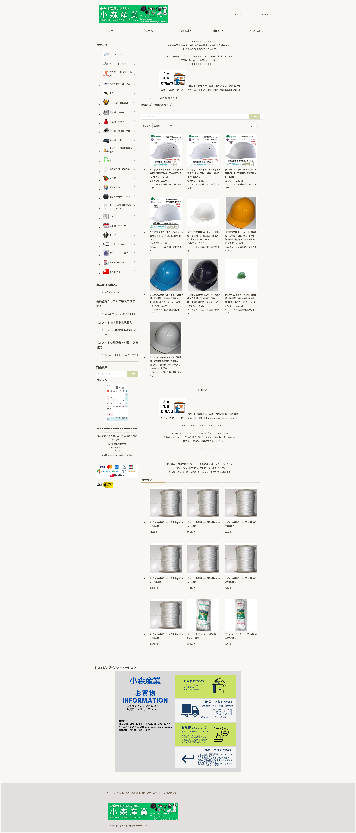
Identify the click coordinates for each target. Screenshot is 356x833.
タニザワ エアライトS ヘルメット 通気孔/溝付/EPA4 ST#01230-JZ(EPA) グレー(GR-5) (165, 173)
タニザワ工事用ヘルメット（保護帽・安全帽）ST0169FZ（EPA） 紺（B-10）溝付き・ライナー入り (203, 298)
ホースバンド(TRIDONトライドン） (120, 206)
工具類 (112, 234)
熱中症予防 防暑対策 (119, 168)
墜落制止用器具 (116, 112)
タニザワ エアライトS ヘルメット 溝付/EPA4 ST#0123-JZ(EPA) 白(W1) (165, 236)
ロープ (112, 216)
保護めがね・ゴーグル (119, 83)
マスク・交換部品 (120, 102)
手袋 (111, 92)
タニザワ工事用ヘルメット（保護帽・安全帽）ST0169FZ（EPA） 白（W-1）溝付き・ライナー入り (165, 361)
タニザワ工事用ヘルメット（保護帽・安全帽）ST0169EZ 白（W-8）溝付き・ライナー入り (203, 236)
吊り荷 (112, 178)
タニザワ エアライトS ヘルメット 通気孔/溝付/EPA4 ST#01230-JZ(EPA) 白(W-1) (203, 173)
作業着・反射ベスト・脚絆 (120, 74)
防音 (111, 159)
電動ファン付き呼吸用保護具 (120, 150)
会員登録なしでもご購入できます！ (121, 313)
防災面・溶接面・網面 (119, 130)
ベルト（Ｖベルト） (118, 243)
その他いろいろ (116, 262)
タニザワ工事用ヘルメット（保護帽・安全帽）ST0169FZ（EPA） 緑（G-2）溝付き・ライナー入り (240, 298)
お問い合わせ (256, 30)
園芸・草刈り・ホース (119, 196)
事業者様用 (114, 271)
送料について (220, 30)
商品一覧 (148, 30)
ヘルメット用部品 (117, 63)
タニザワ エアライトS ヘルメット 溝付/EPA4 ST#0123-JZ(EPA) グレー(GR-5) (240, 173)
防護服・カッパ (116, 121)
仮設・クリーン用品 (118, 253)
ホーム (111, 30)
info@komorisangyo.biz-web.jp (223, 89)
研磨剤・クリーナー (118, 225)
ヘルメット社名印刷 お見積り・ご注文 (120, 332)
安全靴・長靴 (115, 139)
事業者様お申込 (112, 292)
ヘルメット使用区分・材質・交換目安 (121, 356)
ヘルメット (153, 98)
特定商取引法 (184, 30)
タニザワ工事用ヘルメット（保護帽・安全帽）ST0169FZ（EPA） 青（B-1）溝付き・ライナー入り (165, 298)
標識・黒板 (114, 187)
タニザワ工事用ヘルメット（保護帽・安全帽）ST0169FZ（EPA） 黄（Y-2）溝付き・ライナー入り (240, 236)
